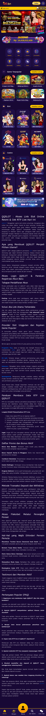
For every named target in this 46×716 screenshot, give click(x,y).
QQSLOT (5, 223)
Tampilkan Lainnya (36, 72)
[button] (42, 21)
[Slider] (23, 21)
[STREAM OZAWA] (40, 29)
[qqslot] (6, 3)
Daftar (36, 3)
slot (31, 251)
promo (42, 683)
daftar (14, 350)
